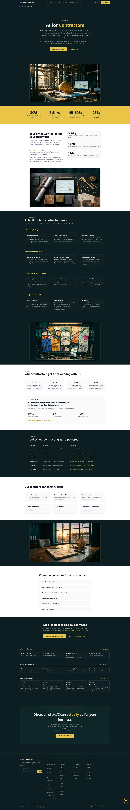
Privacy (48, 806)
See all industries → (105, 664)
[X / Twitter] (95, 806)
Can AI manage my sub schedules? (52, 587)
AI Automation (77, 764)
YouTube (75, 778)
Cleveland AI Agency (51, 798)
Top (108, 806)
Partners (89, 767)
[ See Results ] (74, 49)
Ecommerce (62, 772)
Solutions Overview (51, 762)
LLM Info (89, 778)
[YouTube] (91, 806)
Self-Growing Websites (49, 771)
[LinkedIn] (102, 806)
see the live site (49, 420)
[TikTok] (98, 806)
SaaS (61, 778)
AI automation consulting (67, 630)
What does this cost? (48, 609)
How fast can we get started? (50, 603)
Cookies (56, 806)
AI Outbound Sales (51, 775)
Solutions (49, 2)
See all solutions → (105, 649)
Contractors (62, 764)
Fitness (61, 783)
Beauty (61, 794)
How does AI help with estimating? (52, 582)
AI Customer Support (51, 777)
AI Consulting (50, 792)
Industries (56, 2)
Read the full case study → (35, 420)
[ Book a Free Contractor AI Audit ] (54, 636)
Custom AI (49, 787)
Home (20, 6)
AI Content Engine (51, 764)
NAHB (33, 151)
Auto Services (63, 789)
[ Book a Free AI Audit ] (58, 49)
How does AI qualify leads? (49, 598)
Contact (88, 775)
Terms (52, 806)
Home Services (63, 781)
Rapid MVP (49, 789)
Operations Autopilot (51, 780)
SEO (74, 772)
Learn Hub (78, 2)
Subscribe (40, 771)
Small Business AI (50, 795)
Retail (61, 791)
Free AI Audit (105, 2)
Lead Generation (77, 770)
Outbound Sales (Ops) (50, 783)
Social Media (76, 775)
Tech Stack (89, 764)
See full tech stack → (105, 678)
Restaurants (63, 762)
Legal (61, 770)
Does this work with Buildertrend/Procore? (54, 592)
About (71, 2)
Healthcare (62, 767)
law (39, 762)
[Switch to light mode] (98, 2)
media (22, 764)
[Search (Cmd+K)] (95, 2)
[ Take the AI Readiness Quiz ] (77, 636)
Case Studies (65, 2)
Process (88, 770)
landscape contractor (82, 31)
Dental (61, 786)
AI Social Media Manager (50, 767)
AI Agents (76, 767)
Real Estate (62, 775)
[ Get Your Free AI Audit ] (65, 735)
